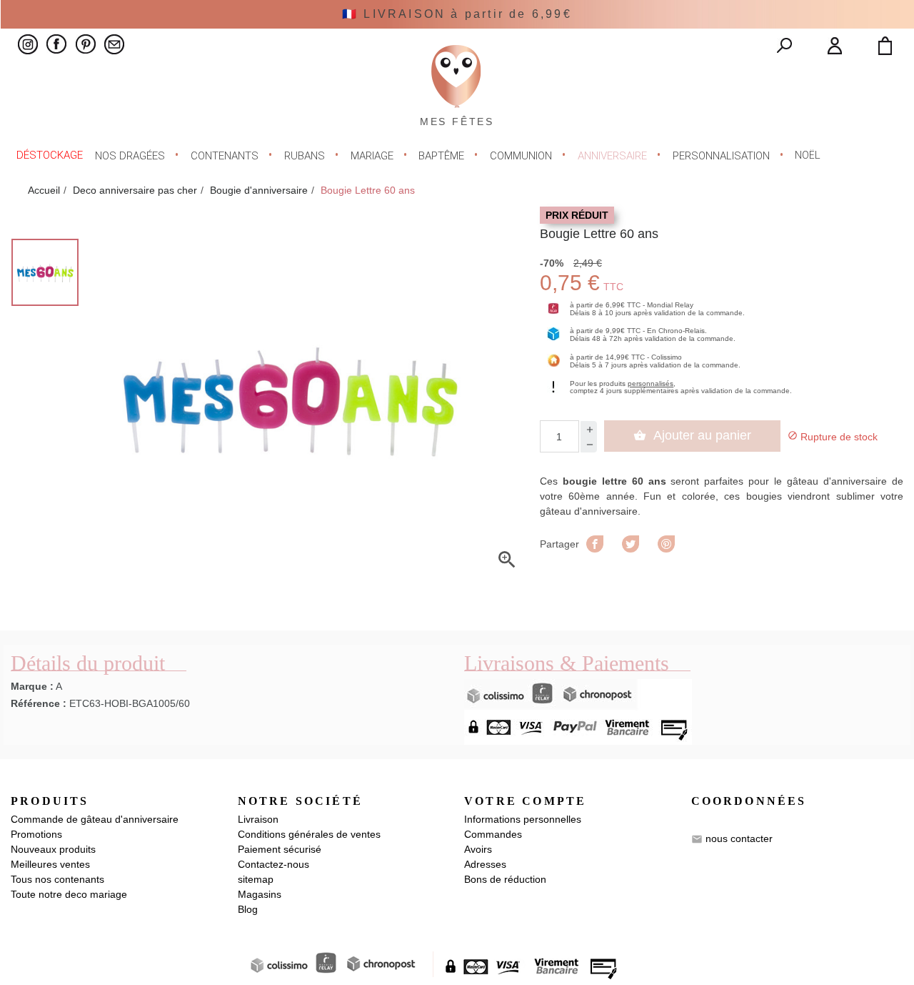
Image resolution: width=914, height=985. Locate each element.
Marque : (32, 686)
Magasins (259, 894)
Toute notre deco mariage (69, 894)
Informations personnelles (522, 819)
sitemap (255, 879)
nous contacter (739, 838)
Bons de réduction (505, 879)
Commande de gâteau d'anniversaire (95, 819)
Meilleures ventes (50, 864)
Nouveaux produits (53, 849)
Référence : (38, 703)
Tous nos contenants (57, 879)
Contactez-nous (273, 864)
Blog (248, 909)
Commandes (493, 834)
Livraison (258, 819)
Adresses (485, 864)
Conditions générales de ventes (309, 834)
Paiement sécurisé (279, 849)
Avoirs (478, 849)
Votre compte (525, 801)
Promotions (36, 834)
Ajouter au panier (692, 435)
